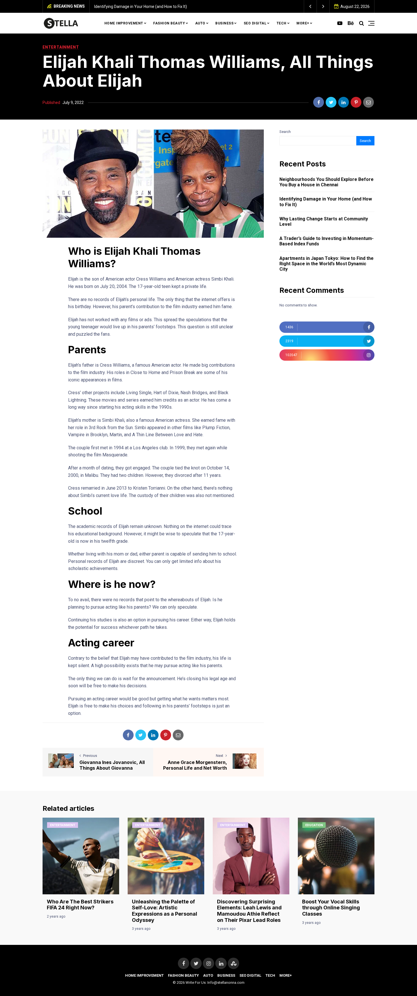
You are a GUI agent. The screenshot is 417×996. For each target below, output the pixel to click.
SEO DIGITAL (255, 23)
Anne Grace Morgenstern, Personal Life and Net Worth (195, 765)
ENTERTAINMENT (61, 47)
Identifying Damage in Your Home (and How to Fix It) (140, 6)
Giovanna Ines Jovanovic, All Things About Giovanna (112, 765)
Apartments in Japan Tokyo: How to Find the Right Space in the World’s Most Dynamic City (326, 264)
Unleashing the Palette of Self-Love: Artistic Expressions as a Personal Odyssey (164, 911)
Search (285, 132)
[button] (310, 6)
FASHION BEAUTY (169, 23)
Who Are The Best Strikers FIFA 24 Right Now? (80, 905)
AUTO (200, 23)
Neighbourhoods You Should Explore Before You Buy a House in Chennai (326, 182)
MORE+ (302, 23)
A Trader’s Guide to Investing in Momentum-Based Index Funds (326, 241)
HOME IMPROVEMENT (123, 23)
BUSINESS (224, 23)
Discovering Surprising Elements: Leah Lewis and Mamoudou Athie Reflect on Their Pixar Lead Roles (249, 911)
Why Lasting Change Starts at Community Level (323, 221)
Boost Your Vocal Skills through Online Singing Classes (331, 908)
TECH (282, 23)
